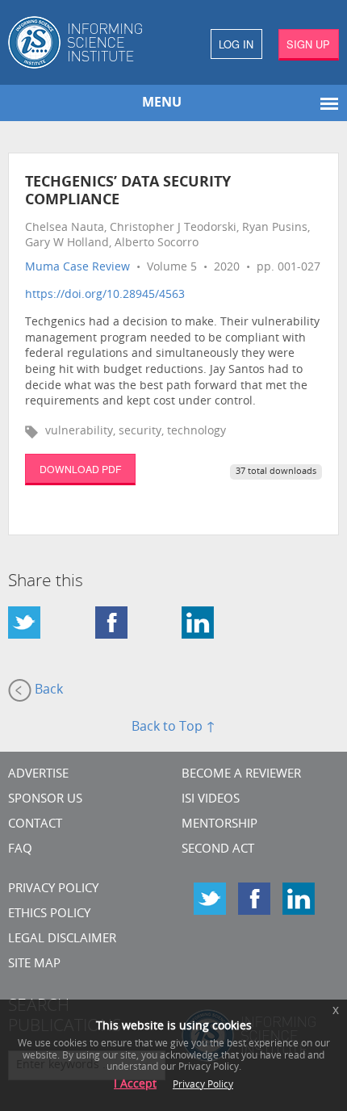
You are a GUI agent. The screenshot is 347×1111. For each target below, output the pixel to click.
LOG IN (236, 44)
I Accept (135, 1085)
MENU (162, 103)
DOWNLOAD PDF (80, 469)
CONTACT (35, 825)
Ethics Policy (49, 914)
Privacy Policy (53, 889)
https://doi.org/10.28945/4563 (105, 295)
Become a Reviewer (241, 775)
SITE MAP (34, 964)
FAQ (20, 850)
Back (47, 690)
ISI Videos (211, 800)
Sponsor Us (45, 800)
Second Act (218, 850)
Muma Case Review (77, 268)
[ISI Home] (86, 42)
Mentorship (219, 825)
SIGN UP (308, 44)
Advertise (38, 775)
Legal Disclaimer (62, 939)
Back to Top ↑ (173, 727)
